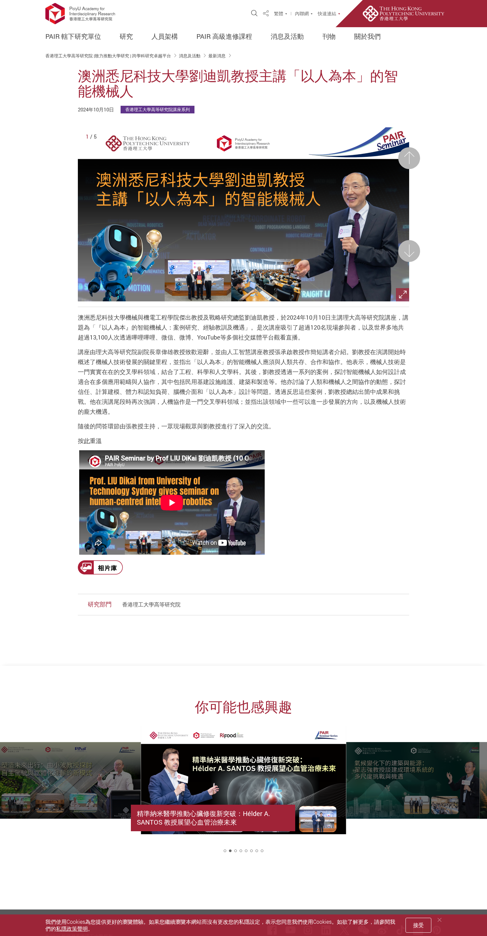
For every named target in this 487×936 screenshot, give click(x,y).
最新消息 (217, 56)
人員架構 (164, 36)
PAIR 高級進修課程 (224, 36)
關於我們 (367, 36)
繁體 (278, 13)
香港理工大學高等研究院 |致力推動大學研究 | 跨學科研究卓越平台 (108, 56)
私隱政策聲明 (72, 928)
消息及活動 (287, 36)
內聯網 (302, 13)
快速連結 (327, 13)
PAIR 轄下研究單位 (73, 36)
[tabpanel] (243, 795)
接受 (418, 925)
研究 (126, 36)
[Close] (439, 920)
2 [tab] (230, 851)
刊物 (329, 36)
